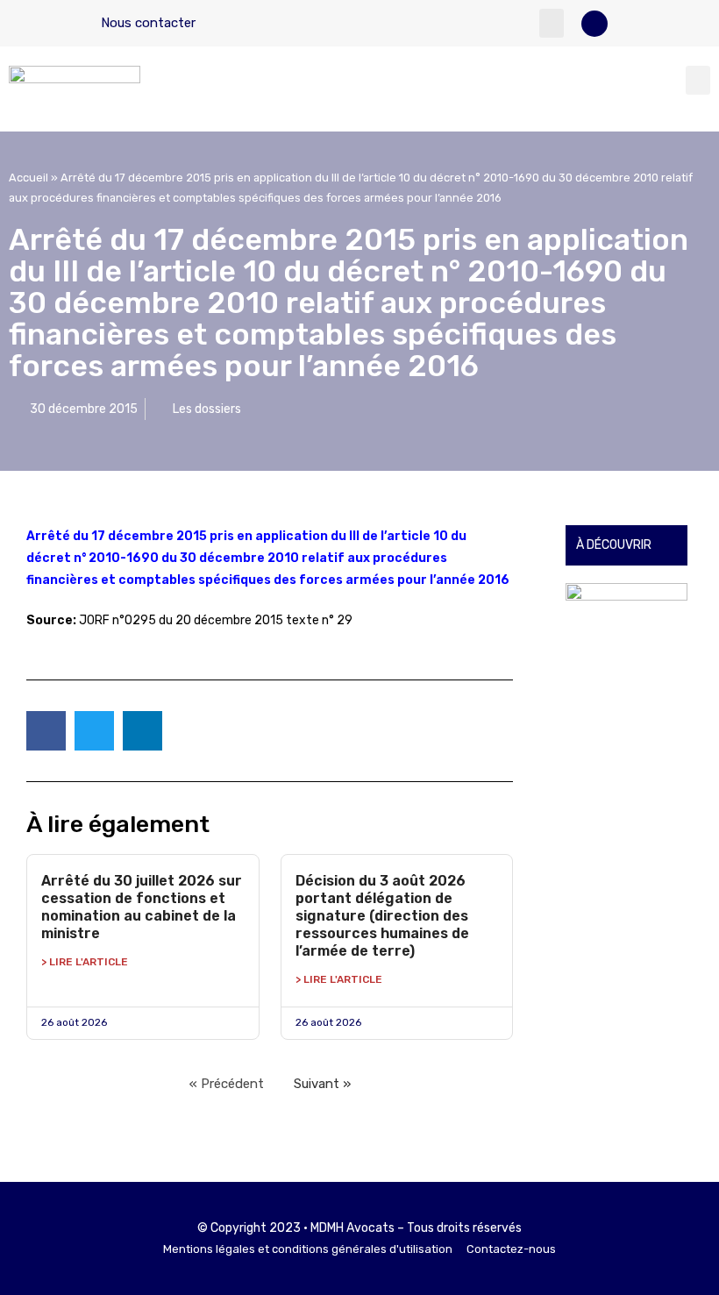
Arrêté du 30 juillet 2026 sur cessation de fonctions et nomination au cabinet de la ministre (141, 907)
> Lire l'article (84, 962)
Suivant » (322, 1084)
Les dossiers (207, 409)
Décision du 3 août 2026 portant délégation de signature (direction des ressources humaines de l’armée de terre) (382, 915)
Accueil (28, 177)
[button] (551, 23)
